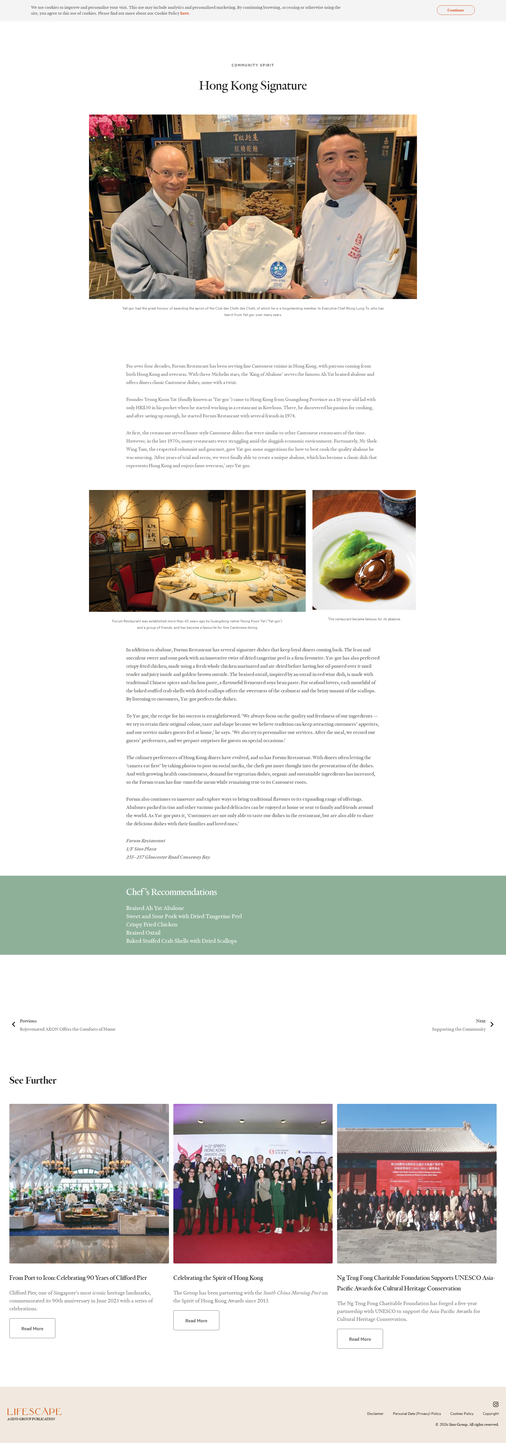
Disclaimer (375, 1413)
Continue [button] (455, 10)
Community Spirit (253, 65)
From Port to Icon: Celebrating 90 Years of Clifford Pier (78, 1277)
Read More (32, 1328)
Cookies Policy (461, 1413)
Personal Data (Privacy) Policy (417, 1413)
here (184, 13)
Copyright (491, 1413)
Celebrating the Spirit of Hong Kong (218, 1277)
